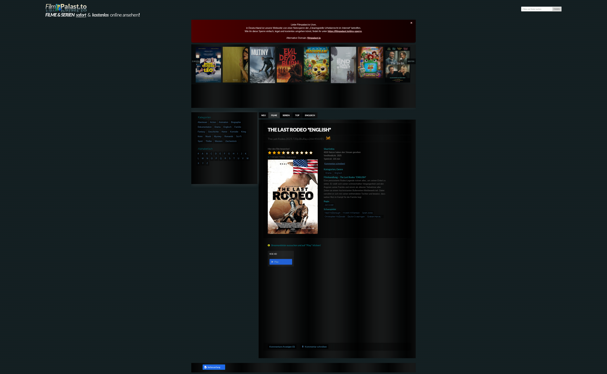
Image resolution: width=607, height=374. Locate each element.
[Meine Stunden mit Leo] (208, 64)
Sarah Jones (367, 212)
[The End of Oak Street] (343, 66)
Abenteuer (202, 122)
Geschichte (213, 132)
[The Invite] (397, 64)
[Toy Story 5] (370, 62)
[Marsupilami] (316, 64)
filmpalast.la (314, 37)
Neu (263, 115)
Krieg (243, 132)
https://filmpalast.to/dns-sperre (345, 31)
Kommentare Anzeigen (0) (282, 346)
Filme (274, 115)
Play (276, 261)
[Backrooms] (235, 64)
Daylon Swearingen (356, 216)
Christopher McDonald (335, 216)
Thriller (209, 141)
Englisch (310, 115)
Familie (237, 127)
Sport (200, 141)
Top (297, 115)
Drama (328, 173)
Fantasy (201, 132)
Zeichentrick (231, 141)
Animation (223, 122)
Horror (224, 132)
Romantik (228, 136)
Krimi (200, 136)
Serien (286, 115)
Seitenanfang (214, 367)
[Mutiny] (262, 66)
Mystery (217, 136)
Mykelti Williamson (351, 212)
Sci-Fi (239, 136)
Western (218, 141)
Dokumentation (205, 127)
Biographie (236, 122)
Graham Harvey (374, 216)
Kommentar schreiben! (334, 163)
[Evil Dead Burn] (289, 64)
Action (213, 122)
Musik (208, 136)
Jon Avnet (329, 205)
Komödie (234, 132)
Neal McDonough (332, 212)
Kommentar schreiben (315, 346)
